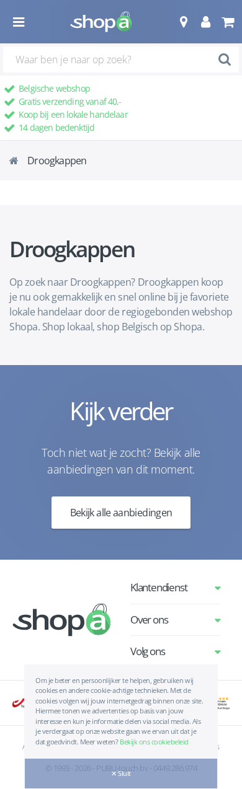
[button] (183, 21)
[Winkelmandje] (227, 21)
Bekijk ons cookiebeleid (154, 741)
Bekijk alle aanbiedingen (121, 512)
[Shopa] (101, 21)
